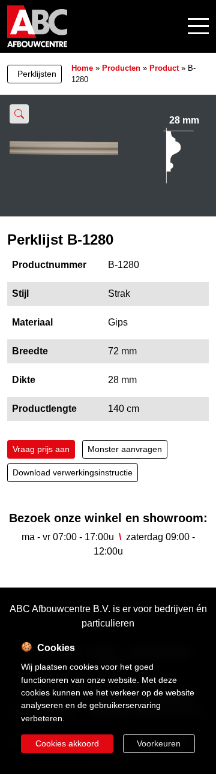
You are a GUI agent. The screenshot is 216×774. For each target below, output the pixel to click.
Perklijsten (36, 74)
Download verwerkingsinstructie (73, 472)
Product (164, 68)
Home (82, 68)
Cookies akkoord (67, 743)
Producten (121, 68)
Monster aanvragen (125, 449)
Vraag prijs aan (41, 449)
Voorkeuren (159, 743)
